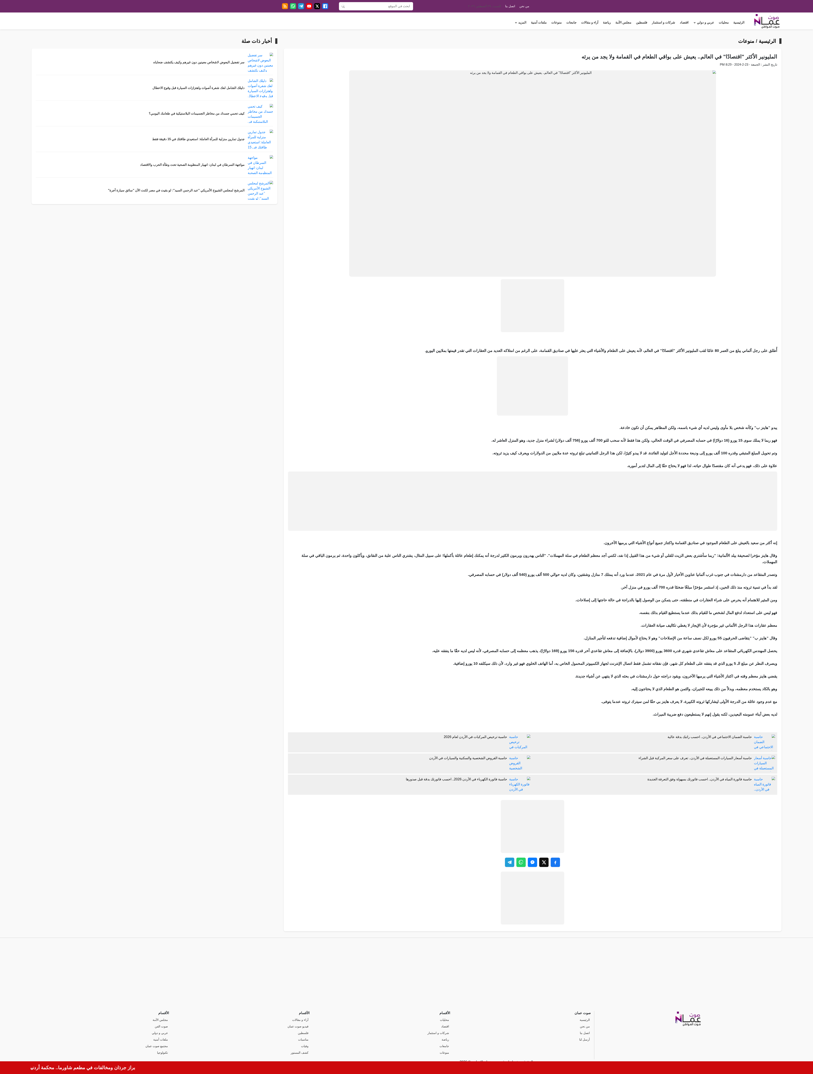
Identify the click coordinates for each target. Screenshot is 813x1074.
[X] (317, 6)
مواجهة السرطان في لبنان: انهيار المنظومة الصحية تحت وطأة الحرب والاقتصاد (192, 164)
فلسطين (641, 22)
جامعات (571, 22)
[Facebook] (325, 6)
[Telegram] (301, 6)
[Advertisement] (532, 305)
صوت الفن (161, 1026)
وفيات (304, 1046)
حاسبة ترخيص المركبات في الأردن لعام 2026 (475, 737)
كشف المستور (299, 1052)
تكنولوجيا (162, 1052)
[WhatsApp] (293, 6)
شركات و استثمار (663, 22)
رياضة (607, 22)
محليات (724, 22)
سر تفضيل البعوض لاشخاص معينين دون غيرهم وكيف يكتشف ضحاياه (199, 62)
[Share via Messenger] (532, 862)
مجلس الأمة (623, 22)
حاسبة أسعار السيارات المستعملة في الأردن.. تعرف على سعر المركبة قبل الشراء (695, 758)
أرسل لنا (584, 1039)
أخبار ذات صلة (257, 41)
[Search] (343, 6)
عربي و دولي (705, 22)
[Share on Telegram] (509, 862)
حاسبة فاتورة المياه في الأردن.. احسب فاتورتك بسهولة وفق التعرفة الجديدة (699, 779)
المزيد (522, 22)
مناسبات (303, 1039)
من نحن (524, 6)
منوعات (556, 22)
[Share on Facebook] (555, 862)
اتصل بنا (510, 6)
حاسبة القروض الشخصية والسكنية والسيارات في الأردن (468, 758)
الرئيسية (738, 22)
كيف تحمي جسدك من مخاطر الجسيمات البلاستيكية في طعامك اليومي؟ (197, 113)
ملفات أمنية (539, 22)
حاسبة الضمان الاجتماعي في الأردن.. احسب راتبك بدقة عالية (710, 737)
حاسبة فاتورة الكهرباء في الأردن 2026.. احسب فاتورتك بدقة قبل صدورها (456, 779)
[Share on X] (544, 862)
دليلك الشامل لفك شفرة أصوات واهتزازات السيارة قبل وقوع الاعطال (198, 88)
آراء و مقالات (589, 22)
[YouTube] (309, 6)
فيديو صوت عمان (298, 1026)
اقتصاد (684, 22)
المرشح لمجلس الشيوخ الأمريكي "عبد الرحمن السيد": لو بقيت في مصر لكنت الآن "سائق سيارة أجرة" (176, 190)
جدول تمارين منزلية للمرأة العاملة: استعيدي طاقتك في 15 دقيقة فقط (198, 139)
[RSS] (285, 6)
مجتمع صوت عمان (156, 1046)
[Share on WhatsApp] (521, 862)
